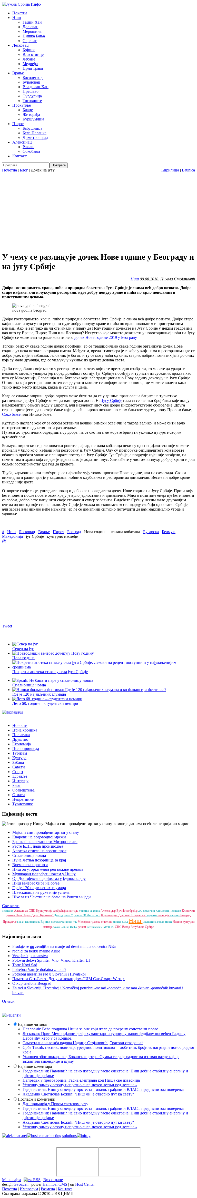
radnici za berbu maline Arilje (36, 951)
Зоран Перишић (171, 910)
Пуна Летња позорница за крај (39, 860)
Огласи (18, 795)
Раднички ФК (69, 921)
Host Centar (85, 1184)
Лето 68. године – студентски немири (45, 703)
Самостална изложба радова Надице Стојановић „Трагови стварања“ (83, 1043)
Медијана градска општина (95, 921)
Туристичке (22, 804)
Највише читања (32, 1024)
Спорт (17, 771)
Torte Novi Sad (24, 965)
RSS (36, 1179)
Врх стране (53, 1179)
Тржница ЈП (79, 915)
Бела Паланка (34, 133)
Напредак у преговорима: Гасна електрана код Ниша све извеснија (81, 1080)
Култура (19, 758)
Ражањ (28, 147)
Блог (24, 170)
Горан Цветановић (29, 921)
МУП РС (109, 926)
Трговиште (32, 100)
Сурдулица (32, 96)
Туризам (19, 753)
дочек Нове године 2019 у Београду (105, 337)
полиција (163, 915)
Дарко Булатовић (43, 915)
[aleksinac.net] (14, 1135)
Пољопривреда (25, 748)
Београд (74, 532)
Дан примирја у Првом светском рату (55, 1104)
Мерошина (32, 31)
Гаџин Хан (32, 22)
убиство (84, 910)
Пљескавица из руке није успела (41, 892)
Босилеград (33, 77)
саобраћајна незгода (66, 910)
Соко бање (11, 414)
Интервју (20, 781)
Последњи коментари (36, 1099)
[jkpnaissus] (12, 712)
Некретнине (23, 799)
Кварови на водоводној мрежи (39, 837)
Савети (18, 767)
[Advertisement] (98, 211)
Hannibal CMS (55, 1184)
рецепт (82, 927)
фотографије (95, 926)
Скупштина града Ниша (158, 921)
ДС (140, 910)
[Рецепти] (11, 1015)
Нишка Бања (34, 36)
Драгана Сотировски (132, 915)
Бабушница (32, 128)
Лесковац (20, 45)
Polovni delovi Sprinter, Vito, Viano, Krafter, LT (51, 960)
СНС (118, 927)
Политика (21, 735)
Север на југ (23, 648)
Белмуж (168, 532)
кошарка (175, 915)
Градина (95, 910)
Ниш (16, 17)
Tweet (7, 626)
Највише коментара (35, 1066)
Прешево (30, 91)
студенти (151, 915)
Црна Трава (33, 68)
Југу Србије (112, 400)
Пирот (18, 123)
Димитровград (35, 137)
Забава (18, 762)
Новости (19, 725)
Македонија (12, 536)
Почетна (19, 13)
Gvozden (21, 1184)
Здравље (19, 776)
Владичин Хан (35, 87)
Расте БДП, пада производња (37, 846)
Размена (48, 1189)
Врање (18, 73)
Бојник (29, 50)
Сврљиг (30, 40)
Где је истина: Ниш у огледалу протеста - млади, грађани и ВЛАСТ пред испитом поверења (103, 1089)
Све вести (10, 905)
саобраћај (131, 910)
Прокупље (21, 105)
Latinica (188, 170)
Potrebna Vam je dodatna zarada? (39, 969)
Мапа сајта (11, 1179)
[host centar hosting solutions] (52, 1135)
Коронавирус (110, 915)
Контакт (19, 156)
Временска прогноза (30, 864)
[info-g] (84, 1135)
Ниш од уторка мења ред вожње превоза (47, 869)
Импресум (29, 1189)
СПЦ (32, 910)
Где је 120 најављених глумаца (39, 888)
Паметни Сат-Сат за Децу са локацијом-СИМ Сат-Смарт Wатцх (68, 979)
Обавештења (23, 790)
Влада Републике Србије (138, 927)
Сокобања (31, 151)
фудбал (55, 921)
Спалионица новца (29, 855)
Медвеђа (30, 64)
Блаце (28, 110)
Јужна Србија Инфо (65, 926)
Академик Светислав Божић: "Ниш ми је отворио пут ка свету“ (78, 1094)
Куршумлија (33, 119)
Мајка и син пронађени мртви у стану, (46, 832)
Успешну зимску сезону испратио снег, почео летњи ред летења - (80, 1085)
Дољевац (30, 27)
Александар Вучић (113, 910)
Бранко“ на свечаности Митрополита (44, 841)
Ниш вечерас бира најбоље (36, 883)
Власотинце (33, 54)
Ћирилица (170, 170)
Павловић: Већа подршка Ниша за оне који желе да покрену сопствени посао (90, 1029)
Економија (21, 744)
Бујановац (31, 82)
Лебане (29, 59)
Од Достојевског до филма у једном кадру (49, 878)
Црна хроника (24, 730)
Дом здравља (62, 915)
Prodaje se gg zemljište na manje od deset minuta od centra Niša (64, 946)
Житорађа (31, 114)
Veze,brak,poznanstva (30, 955)
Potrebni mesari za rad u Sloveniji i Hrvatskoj (49, 974)
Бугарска (151, 532)
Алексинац (22, 142)
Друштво (20, 739)
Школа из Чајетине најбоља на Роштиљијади (51, 897)
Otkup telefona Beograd (31, 983)
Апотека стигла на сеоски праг (39, 851)
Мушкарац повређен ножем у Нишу (44, 874)
